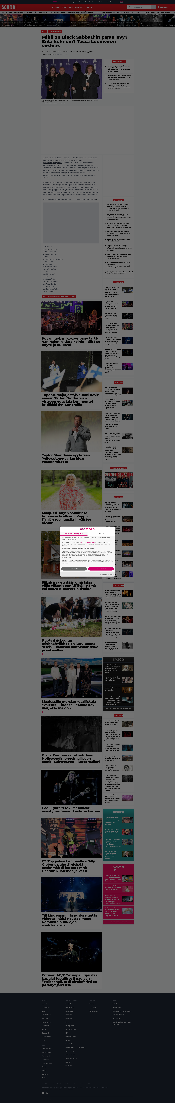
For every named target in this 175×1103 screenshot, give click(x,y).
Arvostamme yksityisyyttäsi (74, 533)
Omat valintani (74, 568)
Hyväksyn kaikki (101, 568)
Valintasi (101, 534)
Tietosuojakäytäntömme (107, 574)
